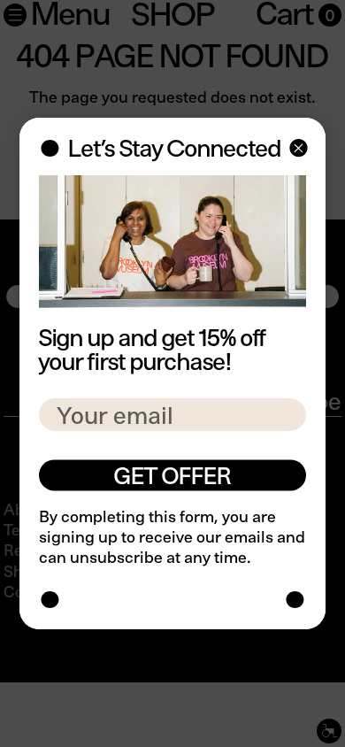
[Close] (296, 150)
